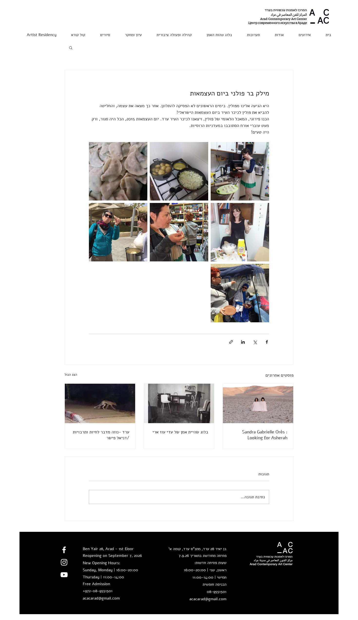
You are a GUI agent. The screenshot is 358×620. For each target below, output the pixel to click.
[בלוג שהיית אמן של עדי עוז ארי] (179, 403)
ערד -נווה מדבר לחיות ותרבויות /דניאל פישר (101, 435)
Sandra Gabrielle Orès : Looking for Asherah (264, 435)
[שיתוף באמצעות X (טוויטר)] (255, 342)
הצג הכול (71, 374)
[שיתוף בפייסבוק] (266, 342)
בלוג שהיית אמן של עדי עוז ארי (180, 432)
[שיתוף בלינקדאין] (243, 342)
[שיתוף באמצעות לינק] (231, 342)
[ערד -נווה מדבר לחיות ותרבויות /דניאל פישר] (100, 403)
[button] (78, 32)
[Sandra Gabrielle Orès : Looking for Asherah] (258, 403)
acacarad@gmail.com (101, 598)
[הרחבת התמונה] (240, 171)
